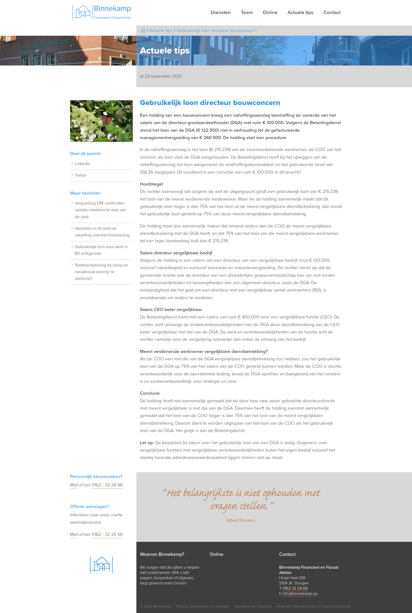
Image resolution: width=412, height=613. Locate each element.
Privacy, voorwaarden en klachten (203, 606)
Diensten (221, 12)
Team (247, 12)
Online (270, 12)
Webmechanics (304, 606)
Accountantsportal (336, 606)
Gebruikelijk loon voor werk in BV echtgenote (101, 250)
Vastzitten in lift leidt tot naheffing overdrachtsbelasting (102, 232)
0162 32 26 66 (295, 588)
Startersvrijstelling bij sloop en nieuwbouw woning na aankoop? (101, 272)
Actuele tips (301, 12)
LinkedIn (82, 163)
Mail (74, 484)
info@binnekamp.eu (300, 593)
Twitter (81, 175)
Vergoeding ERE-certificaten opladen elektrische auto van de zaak (100, 210)
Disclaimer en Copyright (253, 606)
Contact (332, 12)
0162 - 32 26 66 (107, 484)
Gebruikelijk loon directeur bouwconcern (217, 30)
